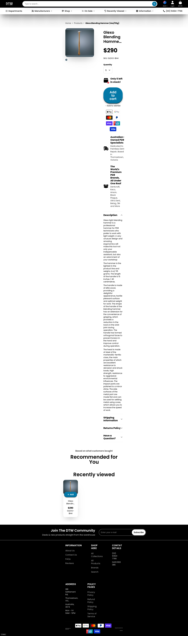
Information (145, 11)
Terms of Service (91, 615)
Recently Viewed (115, 11)
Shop (67, 11)
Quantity (107, 64)
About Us (70, 550)
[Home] (9, 4)
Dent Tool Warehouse (67, 629)
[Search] (154, 4)
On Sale (88, 11)
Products (78, 23)
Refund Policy (91, 601)
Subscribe (139, 532)
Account (172, 4)
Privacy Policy (91, 594)
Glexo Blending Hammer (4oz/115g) (70, 498)
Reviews (69, 563)
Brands (94, 567)
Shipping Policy (92, 608)
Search (94, 571)
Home (68, 23)
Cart (180, 4)
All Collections (97, 555)
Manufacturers (42, 11)
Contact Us (71, 554)
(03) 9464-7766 (174, 11)
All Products (95, 562)
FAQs (68, 559)
